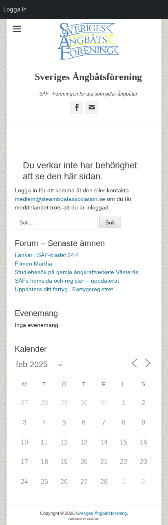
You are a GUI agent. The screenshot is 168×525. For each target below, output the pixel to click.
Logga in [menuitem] (15, 9)
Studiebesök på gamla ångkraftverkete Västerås (77, 272)
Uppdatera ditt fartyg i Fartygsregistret (64, 289)
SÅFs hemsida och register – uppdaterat (67, 280)
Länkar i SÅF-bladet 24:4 (47, 255)
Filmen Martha (33, 263)
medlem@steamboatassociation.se (60, 199)
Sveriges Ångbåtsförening (88, 77)
